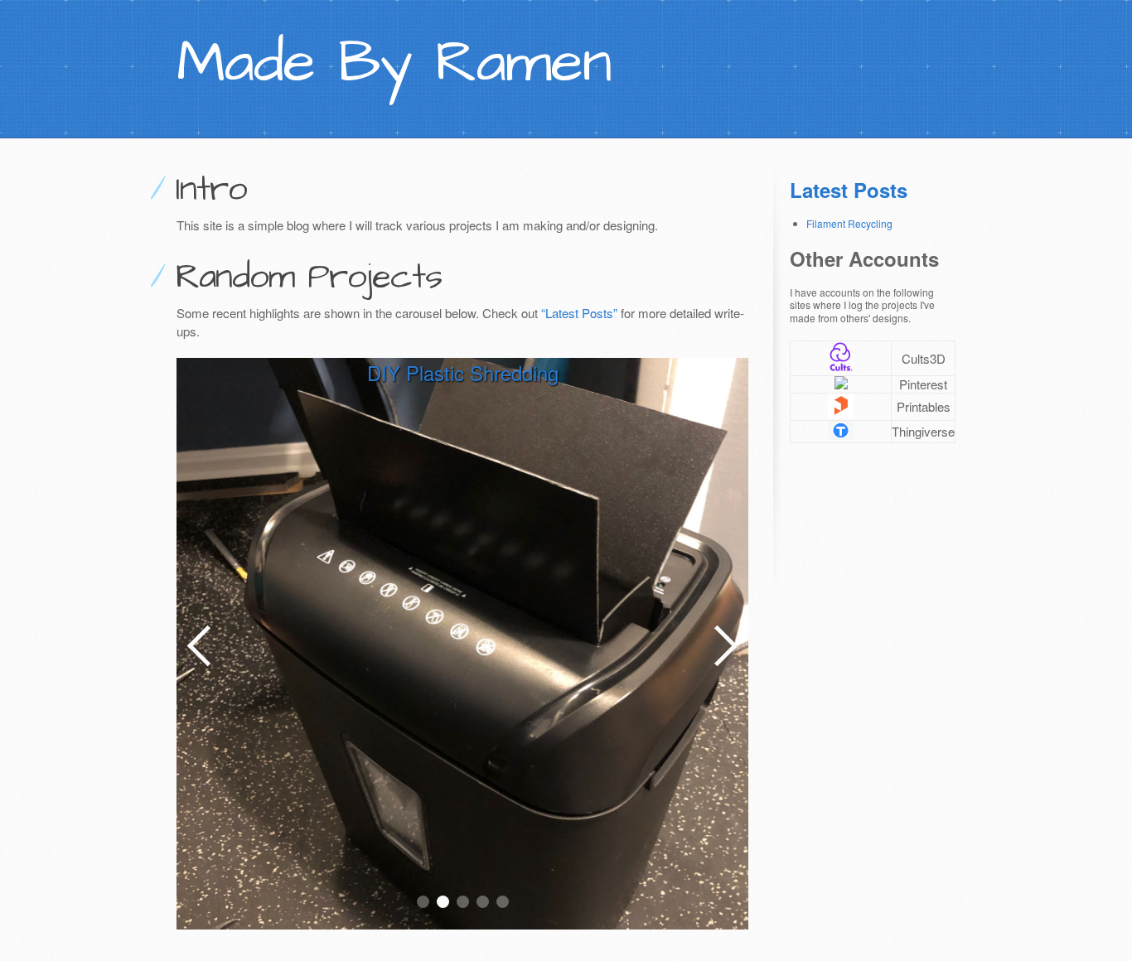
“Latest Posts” (579, 312)
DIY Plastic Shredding (463, 372)
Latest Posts (848, 190)
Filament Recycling (849, 223)
